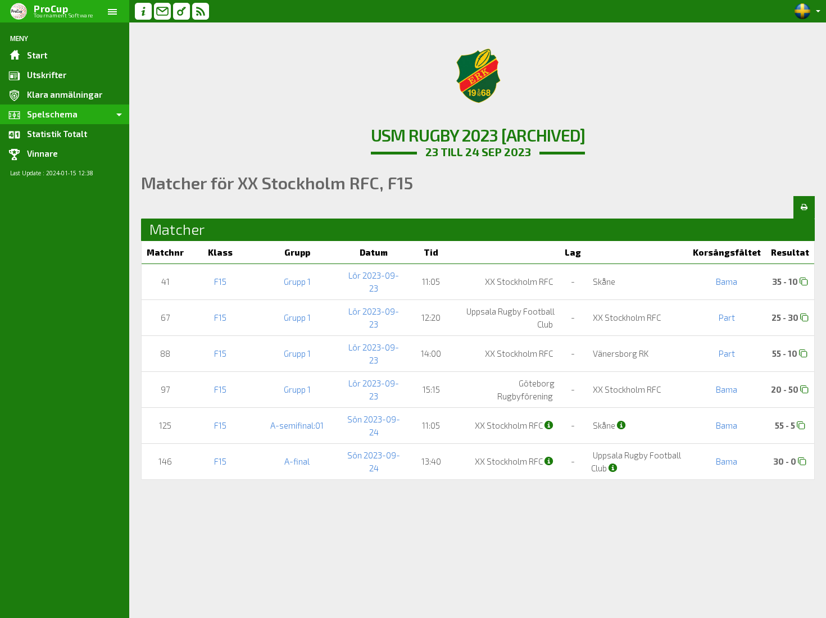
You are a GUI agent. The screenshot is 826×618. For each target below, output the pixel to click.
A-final (297, 461)
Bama (726, 281)
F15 (220, 281)
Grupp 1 (297, 281)
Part (727, 317)
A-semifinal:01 (297, 425)
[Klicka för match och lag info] (804, 281)
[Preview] (804, 207)
